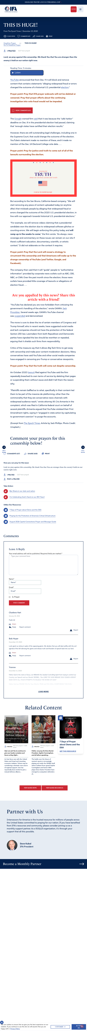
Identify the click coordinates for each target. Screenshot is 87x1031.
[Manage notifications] (82, 1026)
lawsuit (31, 373)
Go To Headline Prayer (12, 45)
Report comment (25, 627)
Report (76, 630)
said (36, 119)
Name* (11, 579)
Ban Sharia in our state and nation (22, 491)
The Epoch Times (32, 423)
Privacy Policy (15, 1029)
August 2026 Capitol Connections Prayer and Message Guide (33, 522)
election (65, 87)
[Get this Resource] (71, 728)
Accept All (79, 1027)
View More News (30, 788)
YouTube (14, 80)
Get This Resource (68, 751)
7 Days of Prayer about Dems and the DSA (25, 510)
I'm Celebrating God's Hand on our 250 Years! (27, 497)
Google (17, 119)
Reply (14, 627)
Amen (14, 624)
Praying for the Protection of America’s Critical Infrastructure (32, 516)
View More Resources (54, 788)
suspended (20, 316)
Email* (11, 587)
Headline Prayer (10, 43)
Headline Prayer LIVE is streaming (43, 2)
